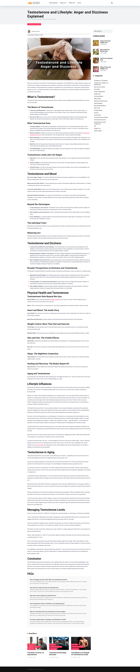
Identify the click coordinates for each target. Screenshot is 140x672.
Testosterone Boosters (100, 119)
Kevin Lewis (36, 31)
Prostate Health (98, 110)
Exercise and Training (99, 87)
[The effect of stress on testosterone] (37, 643)
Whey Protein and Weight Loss (105, 67)
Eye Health (97, 89)
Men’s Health (31, 644)
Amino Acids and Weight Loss (105, 41)
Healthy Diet (72, 2)
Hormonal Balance (98, 96)
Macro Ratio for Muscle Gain (105, 50)
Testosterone (97, 115)
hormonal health (39, 445)
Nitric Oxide (97, 108)
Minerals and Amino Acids (100, 101)
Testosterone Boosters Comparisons (100, 122)
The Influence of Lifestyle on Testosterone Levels (80, 654)
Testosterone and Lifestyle (34, 24)
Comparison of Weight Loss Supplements (101, 83)
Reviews (96, 112)
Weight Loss (63, 2)
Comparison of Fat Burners (101, 80)
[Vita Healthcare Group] (33, 2)
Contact (79, 2)
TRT (95, 126)
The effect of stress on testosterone (35, 654)
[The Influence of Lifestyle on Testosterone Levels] (81, 643)
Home (28, 19)
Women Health (31, 648)
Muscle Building (53, 2)
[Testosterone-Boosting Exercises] (59, 643)
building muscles (55, 299)
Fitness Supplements (99, 91)
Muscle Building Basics (100, 105)
